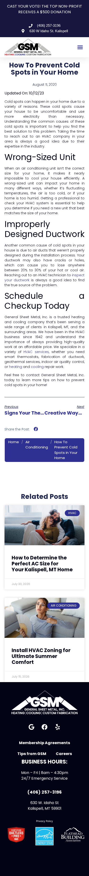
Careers (64, 753)
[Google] (31, 727)
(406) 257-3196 (44, 792)
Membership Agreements (44, 743)
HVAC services (36, 351)
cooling (38, 366)
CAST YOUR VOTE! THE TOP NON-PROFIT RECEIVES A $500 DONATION (44, 9)
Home (13, 441)
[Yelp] (58, 727)
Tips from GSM (31, 753)
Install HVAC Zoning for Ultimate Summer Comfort (41, 656)
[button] (80, 47)
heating (16, 366)
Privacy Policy (44, 821)
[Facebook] (45, 727)
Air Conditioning (36, 444)
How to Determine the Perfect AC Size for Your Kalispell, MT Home (42, 563)
